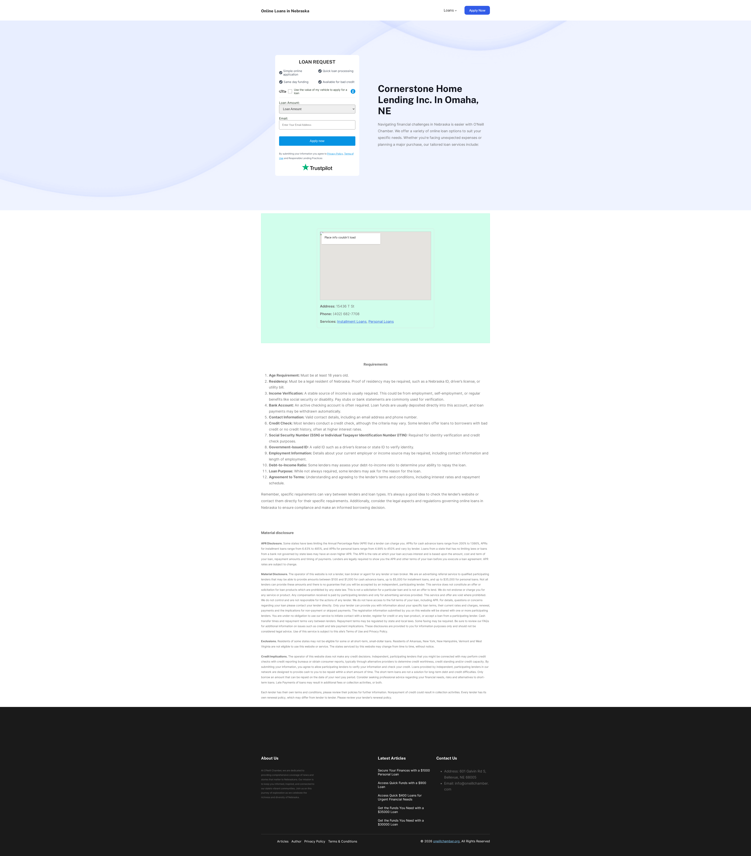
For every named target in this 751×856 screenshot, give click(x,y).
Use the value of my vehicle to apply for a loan (320, 91)
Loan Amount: (289, 103)
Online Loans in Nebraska (285, 11)
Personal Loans (381, 321)
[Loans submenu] (456, 10)
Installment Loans (352, 321)
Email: (283, 118)
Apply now (317, 141)
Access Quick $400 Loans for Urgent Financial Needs (400, 797)
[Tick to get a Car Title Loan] (353, 91)
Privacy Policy (335, 153)
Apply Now (477, 10)
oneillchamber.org (446, 841)
